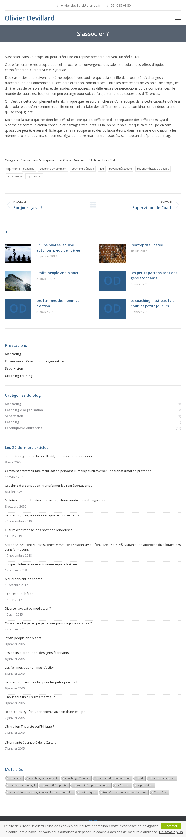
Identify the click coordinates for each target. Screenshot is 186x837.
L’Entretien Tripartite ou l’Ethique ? (29, 726)
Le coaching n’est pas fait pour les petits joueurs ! (152, 303)
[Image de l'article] (18, 253)
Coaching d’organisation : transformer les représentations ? (48, 485)
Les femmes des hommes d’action (57, 303)
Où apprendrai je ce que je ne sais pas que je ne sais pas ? (48, 623)
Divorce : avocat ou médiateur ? (28, 608)
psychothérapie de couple (153, 168)
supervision (15, 176)
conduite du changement (113, 778)
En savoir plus (171, 832)
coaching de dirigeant (53, 168)
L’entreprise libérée (147, 245)
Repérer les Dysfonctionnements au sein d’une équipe (45, 712)
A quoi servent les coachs (23, 579)
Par (71, 160)
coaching (28, 168)
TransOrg (160, 792)
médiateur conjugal (22, 785)
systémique (34, 176)
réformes (123, 785)
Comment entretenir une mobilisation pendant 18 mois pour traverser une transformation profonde (78, 471)
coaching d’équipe (83, 168)
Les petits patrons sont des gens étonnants (154, 275)
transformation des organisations (124, 792)
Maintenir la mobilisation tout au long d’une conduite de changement (55, 500)
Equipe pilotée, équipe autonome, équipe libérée (58, 248)
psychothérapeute (120, 168)
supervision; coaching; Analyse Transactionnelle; (40, 792)
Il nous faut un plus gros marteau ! (30, 697)
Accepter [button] (170, 826)
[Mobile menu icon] (178, 18)
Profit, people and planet (57, 272)
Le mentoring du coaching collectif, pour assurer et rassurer (48, 456)
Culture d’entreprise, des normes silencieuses (38, 530)
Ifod (101, 168)
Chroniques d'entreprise (37, 160)
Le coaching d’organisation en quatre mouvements (42, 515)
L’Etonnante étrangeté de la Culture (31, 742)
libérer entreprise (162, 778)
